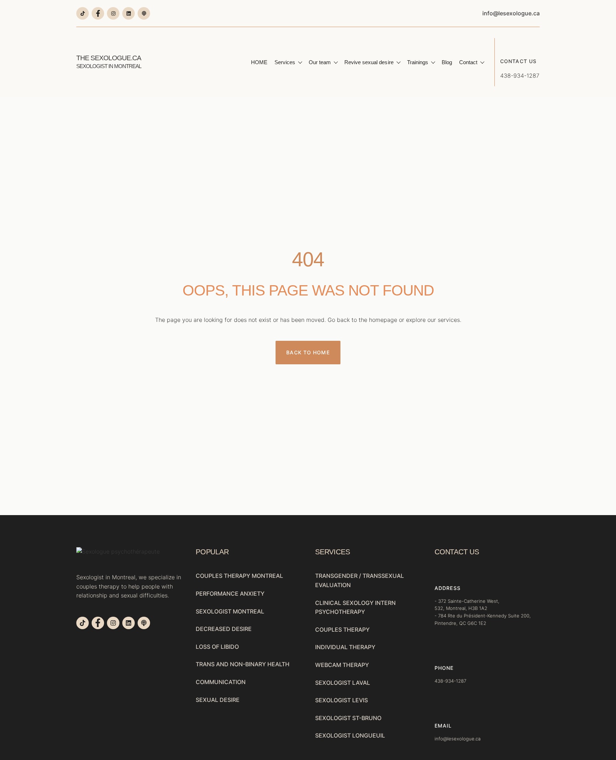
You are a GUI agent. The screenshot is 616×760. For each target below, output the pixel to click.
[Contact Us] (505, 43)
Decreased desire (224, 628)
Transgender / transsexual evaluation (359, 580)
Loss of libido (217, 646)
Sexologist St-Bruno (348, 718)
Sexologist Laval (342, 682)
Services (284, 62)
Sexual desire (218, 699)
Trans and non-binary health (242, 664)
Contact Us (518, 61)
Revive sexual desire (368, 62)
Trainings (417, 62)
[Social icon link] (82, 13)
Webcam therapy (342, 664)
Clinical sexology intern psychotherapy (355, 607)
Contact (468, 62)
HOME (259, 62)
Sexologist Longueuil (350, 735)
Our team (320, 62)
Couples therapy (342, 629)
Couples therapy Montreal (239, 575)
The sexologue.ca (108, 61)
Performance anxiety (230, 593)
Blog (447, 62)
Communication (221, 681)
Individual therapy (345, 647)
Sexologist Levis (341, 700)
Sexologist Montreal (230, 611)
